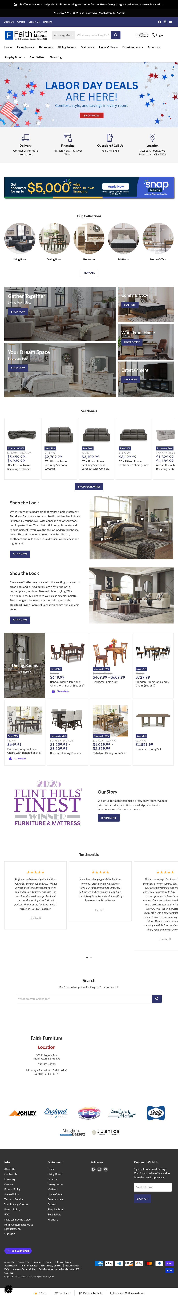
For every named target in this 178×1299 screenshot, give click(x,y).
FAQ (6, 1214)
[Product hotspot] (117, 521)
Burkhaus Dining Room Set (66, 753)
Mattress (86, 47)
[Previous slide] (9, 94)
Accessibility (11, 1194)
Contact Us (34, 22)
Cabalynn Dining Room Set (109, 753)
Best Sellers (37, 57)
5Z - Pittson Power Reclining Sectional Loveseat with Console (95, 465)
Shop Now (20, 554)
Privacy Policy (12, 1189)
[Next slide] (168, 94)
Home (8, 47)
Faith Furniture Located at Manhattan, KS (59, 1269)
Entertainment (131, 47)
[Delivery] (25, 145)
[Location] (152, 145)
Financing (47, 22)
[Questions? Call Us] (110, 145)
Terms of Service (13, 1199)
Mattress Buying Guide (17, 1219)
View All (89, 272)
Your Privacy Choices (16, 1204)
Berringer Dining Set (105, 681)
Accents (153, 47)
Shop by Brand (13, 57)
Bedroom (45, 47)
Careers (21, 22)
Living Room (25, 47)
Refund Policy (12, 1209)
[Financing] (68, 145)
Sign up (142, 1198)
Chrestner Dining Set (148, 749)
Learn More (108, 817)
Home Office (107, 47)
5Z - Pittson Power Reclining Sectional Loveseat (56, 465)
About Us (9, 22)
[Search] (115, 35)
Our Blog (9, 1233)
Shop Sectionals (89, 486)
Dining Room (66, 47)
